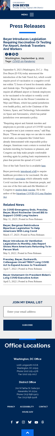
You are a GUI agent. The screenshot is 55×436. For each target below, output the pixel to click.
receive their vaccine (25, 189)
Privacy (11, 407)
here (43, 165)
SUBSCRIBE (27, 325)
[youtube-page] (36, 422)
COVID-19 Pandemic (23, 61)
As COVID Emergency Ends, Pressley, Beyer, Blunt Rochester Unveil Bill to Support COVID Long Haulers (25, 212)
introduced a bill (29, 171)
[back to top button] (27, 432)
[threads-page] (42, 422)
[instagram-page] (23, 422)
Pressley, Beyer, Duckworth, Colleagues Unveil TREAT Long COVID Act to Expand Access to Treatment (26, 262)
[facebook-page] (12, 422)
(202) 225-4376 (31, 371)
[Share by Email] (16, 54)
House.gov (27, 412)
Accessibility (27, 407)
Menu (28, 15)
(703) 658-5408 (29, 397)
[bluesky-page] (29, 422)
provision (20, 178)
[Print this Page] (13, 54)
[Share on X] (10, 54)
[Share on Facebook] (6, 54)
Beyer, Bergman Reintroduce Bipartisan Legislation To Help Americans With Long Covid (21, 228)
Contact (43, 407)
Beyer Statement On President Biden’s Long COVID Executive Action (27, 276)
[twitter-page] (17, 422)
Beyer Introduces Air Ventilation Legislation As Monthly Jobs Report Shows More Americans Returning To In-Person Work (27, 245)
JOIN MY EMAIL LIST (27, 302)
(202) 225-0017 (30, 374)
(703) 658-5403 (31, 394)
